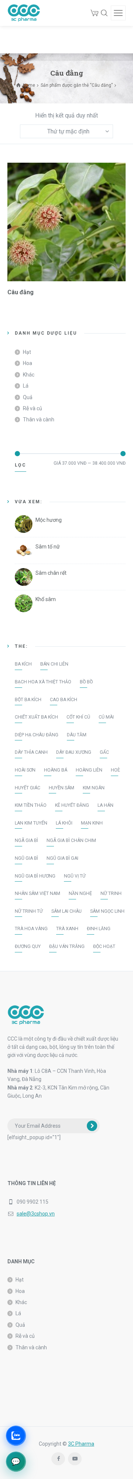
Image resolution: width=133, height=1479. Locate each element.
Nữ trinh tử (29, 911)
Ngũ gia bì (26, 858)
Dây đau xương (73, 752)
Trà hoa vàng (31, 928)
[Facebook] (58, 1458)
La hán (105, 805)
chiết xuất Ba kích (36, 717)
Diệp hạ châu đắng (36, 734)
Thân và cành (38, 419)
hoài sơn (25, 770)
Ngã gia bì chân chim (71, 840)
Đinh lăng (98, 928)
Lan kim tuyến (31, 823)
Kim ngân (94, 787)
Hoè (115, 770)
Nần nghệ (80, 893)
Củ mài (106, 717)
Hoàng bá (55, 770)
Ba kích (23, 664)
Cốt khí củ (78, 717)
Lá (25, 386)
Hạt (27, 352)
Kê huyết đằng (72, 805)
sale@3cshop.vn (36, 1214)
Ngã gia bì (26, 840)
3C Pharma (81, 1444)
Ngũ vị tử (75, 876)
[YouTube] (75, 1458)
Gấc (104, 752)
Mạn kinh (92, 823)
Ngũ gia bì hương (35, 876)
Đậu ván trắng (67, 946)
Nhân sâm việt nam (37, 893)
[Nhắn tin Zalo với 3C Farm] (16, 1435)
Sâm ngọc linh (107, 911)
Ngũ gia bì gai (62, 858)
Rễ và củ (32, 408)
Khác (28, 375)
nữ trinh (111, 893)
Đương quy (28, 946)
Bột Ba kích (28, 699)
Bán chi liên (54, 664)
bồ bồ (86, 681)
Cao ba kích (63, 699)
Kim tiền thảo (31, 805)
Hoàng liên (89, 770)
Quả (28, 397)
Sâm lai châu (66, 911)
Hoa (27, 363)
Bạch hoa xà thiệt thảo (43, 681)
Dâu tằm (76, 734)
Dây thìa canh (31, 752)
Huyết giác (27, 787)
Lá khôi (64, 823)
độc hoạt (104, 946)
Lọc (20, 465)
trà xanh (67, 928)
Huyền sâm (61, 787)
